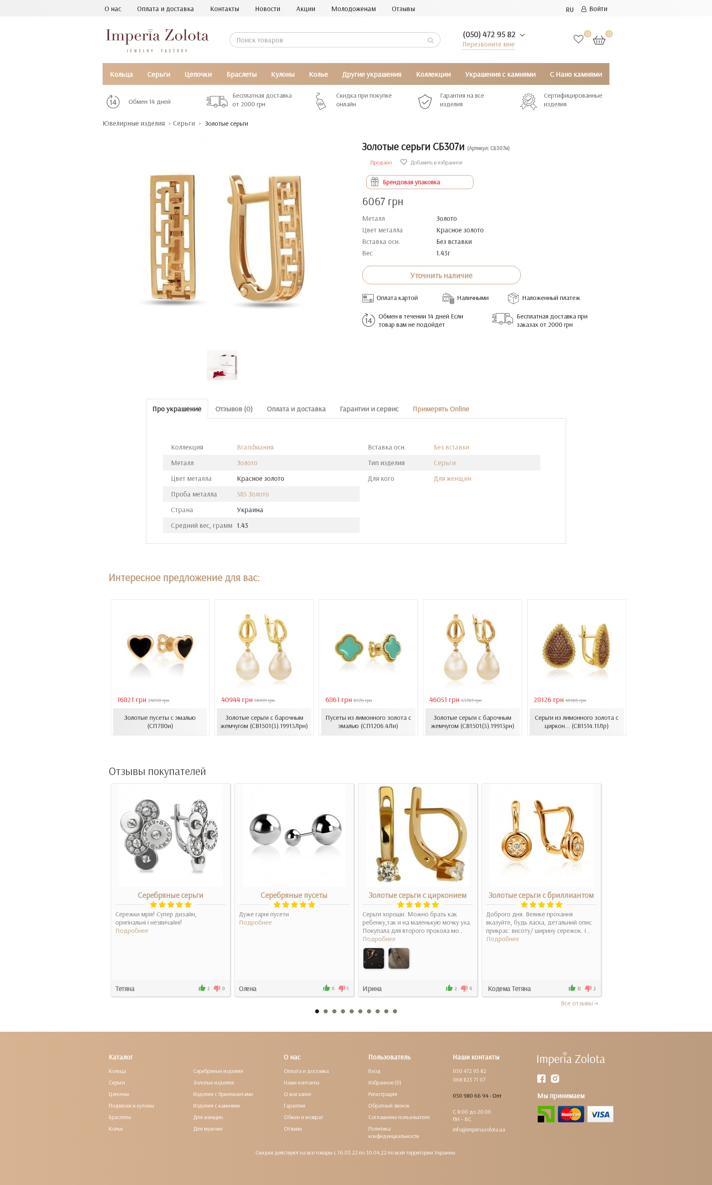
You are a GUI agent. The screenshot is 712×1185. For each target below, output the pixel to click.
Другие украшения (371, 74)
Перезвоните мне (488, 44)
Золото (247, 462)
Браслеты (242, 74)
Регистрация (382, 1094)
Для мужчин (207, 1128)
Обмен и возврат (303, 1117)
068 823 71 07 (469, 1079)
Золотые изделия (213, 1082)
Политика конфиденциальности (393, 1132)
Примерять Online (441, 408)
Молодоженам (353, 8)
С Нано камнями (576, 74)
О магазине (297, 1094)
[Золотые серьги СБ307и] (226, 235)
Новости (267, 8)
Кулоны (283, 74)
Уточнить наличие (441, 275)
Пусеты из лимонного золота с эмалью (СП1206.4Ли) (368, 721)
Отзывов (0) (234, 408)
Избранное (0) (384, 1082)
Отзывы (403, 8)
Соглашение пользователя (399, 1117)
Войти (596, 8)
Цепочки (198, 74)
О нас (113, 8)
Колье (318, 74)
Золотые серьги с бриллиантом (541, 895)
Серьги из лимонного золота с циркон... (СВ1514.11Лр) (576, 721)
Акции (305, 8)
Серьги (159, 74)
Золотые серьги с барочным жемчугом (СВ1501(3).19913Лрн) (264, 721)
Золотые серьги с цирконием (418, 895)
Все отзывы (577, 1003)
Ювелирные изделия (134, 123)
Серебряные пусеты (294, 895)
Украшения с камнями (500, 74)
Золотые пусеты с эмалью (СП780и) (160, 721)
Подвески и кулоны (131, 1105)
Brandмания (255, 447)
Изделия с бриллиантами (223, 1094)
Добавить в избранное (435, 162)
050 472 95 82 (469, 1071)
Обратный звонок (389, 1105)
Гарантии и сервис (369, 408)
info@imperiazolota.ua (479, 1129)
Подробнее (131, 930)
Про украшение (176, 408)
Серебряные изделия (218, 1071)
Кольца (121, 74)
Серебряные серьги (171, 895)
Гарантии (294, 1105)
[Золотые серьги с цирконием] (373, 958)
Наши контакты (301, 1082)
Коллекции (433, 74)
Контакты (224, 8)
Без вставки (451, 447)
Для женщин (452, 478)
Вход (374, 1071)
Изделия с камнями (216, 1105)
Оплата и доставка (165, 8)
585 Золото (253, 493)
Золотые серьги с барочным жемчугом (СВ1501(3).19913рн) (472, 721)
